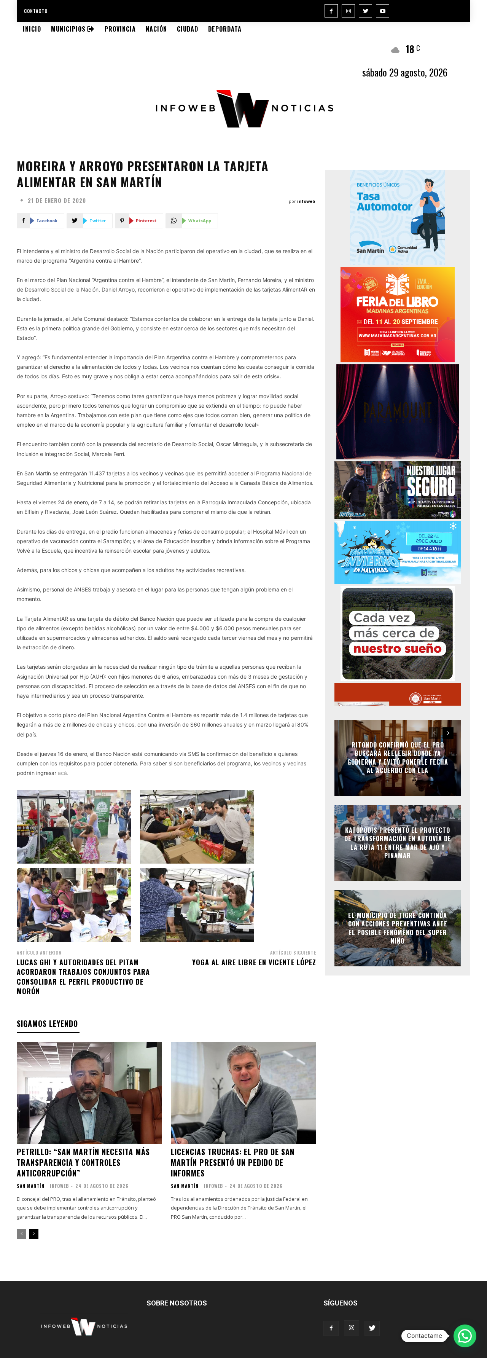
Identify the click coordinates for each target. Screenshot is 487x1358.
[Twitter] (365, 11)
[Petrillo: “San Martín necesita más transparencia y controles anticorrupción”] (89, 1093)
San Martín (31, 1186)
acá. (63, 773)
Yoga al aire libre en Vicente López (254, 962)
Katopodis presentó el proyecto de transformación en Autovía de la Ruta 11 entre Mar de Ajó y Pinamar (397, 843)
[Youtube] (382, 11)
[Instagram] (348, 11)
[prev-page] (21, 1234)
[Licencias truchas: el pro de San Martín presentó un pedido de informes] (243, 1093)
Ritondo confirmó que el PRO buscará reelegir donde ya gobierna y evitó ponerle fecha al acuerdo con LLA (397, 757)
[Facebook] (331, 11)
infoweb (306, 201)
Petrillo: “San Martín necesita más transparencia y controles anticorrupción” (83, 1162)
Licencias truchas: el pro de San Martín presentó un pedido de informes (232, 1162)
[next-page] (33, 1234)
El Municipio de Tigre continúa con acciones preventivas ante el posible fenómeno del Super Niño (397, 928)
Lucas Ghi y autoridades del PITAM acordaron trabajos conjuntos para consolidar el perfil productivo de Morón (83, 976)
